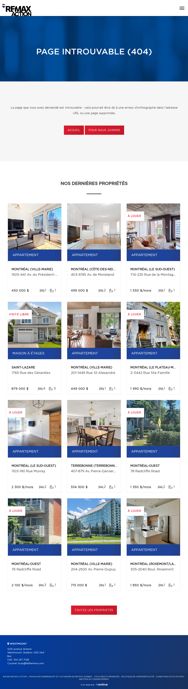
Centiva (102, 684)
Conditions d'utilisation (170, 677)
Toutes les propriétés (94, 610)
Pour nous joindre (104, 130)
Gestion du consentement (94, 679)
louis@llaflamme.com (31, 663)
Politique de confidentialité (137, 677)
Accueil (74, 130)
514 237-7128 (21, 660)
